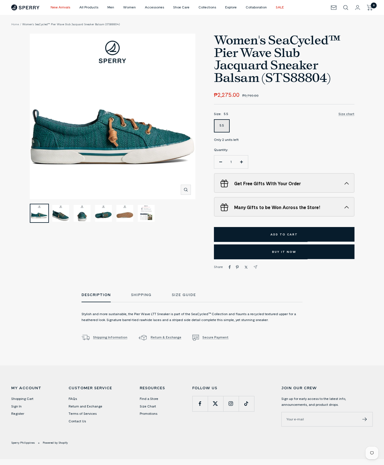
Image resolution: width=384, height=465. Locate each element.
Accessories (154, 7)
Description (96, 294)
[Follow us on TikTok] (246, 403)
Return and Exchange (85, 406)
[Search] (345, 7)
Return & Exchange (166, 337)
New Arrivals (60, 7)
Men (110, 7)
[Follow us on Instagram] (231, 403)
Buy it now (284, 252)
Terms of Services (83, 413)
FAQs (73, 398)
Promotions (148, 413)
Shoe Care (181, 7)
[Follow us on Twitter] (215, 403)
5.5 (222, 125)
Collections (207, 7)
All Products (88, 7)
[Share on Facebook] (230, 267)
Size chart (346, 113)
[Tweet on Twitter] (246, 267)
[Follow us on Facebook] (200, 403)
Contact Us (77, 421)
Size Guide (184, 294)
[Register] (364, 419)
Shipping (141, 294)
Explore (231, 7)
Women (129, 7)
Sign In (16, 406)
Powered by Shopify (55, 443)
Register (17, 413)
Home (15, 24)
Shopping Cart (22, 398)
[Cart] (370, 7)
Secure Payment (215, 337)
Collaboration (256, 7)
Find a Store (149, 398)
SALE (280, 7)
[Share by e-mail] (255, 267)
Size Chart (148, 406)
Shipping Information (110, 337)
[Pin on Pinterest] (237, 267)
